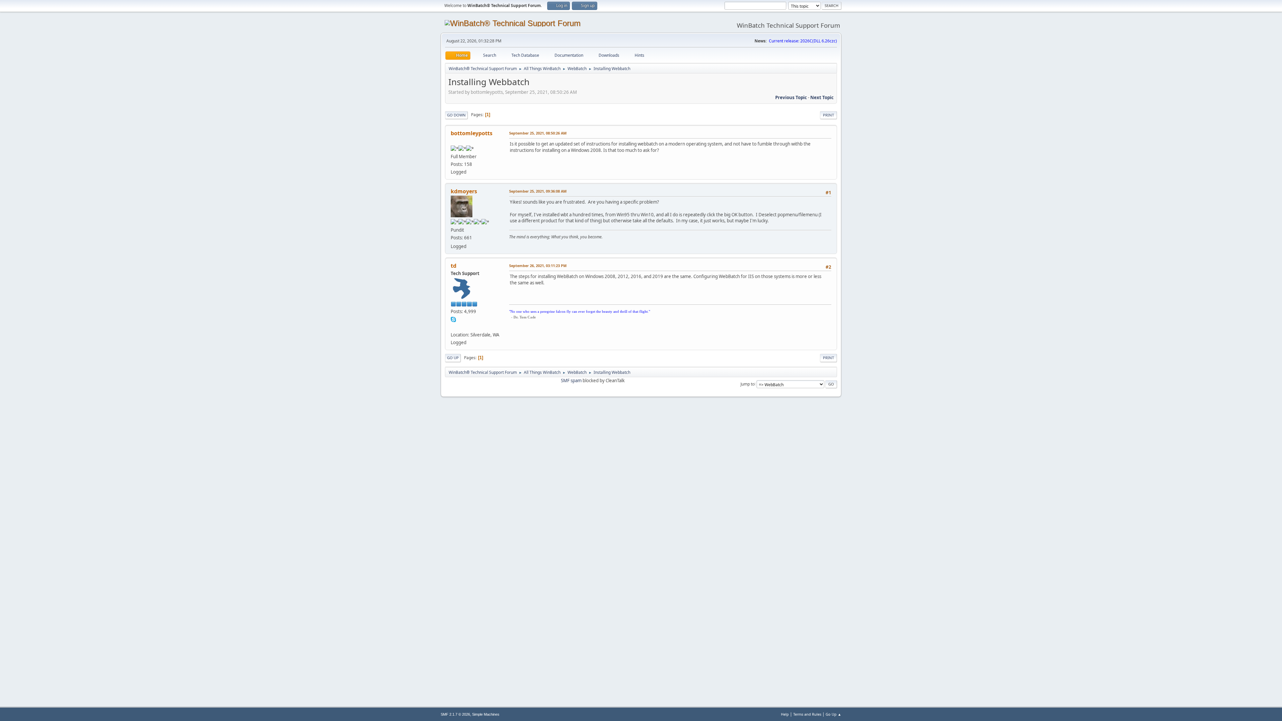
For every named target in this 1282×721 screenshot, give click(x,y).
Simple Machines (485, 714)
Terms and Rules (807, 714)
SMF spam (571, 381)
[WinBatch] (453, 327)
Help (785, 714)
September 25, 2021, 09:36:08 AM (538, 191)
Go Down (456, 114)
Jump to (747, 384)
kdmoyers (464, 191)
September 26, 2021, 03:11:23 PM (538, 265)
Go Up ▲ (833, 714)
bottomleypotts (471, 133)
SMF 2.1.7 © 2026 (455, 714)
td (453, 265)
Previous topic (791, 97)
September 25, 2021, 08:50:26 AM (538, 133)
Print (828, 114)
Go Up (453, 357)
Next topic (822, 97)
